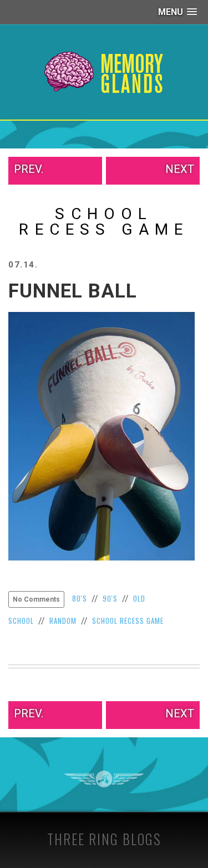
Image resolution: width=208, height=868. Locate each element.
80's (79, 598)
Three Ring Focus (104, 779)
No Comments (36, 599)
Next (179, 169)
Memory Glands (104, 72)
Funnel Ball (72, 291)
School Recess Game (128, 620)
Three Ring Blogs (104, 839)
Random (63, 620)
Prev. (28, 169)
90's (110, 598)
